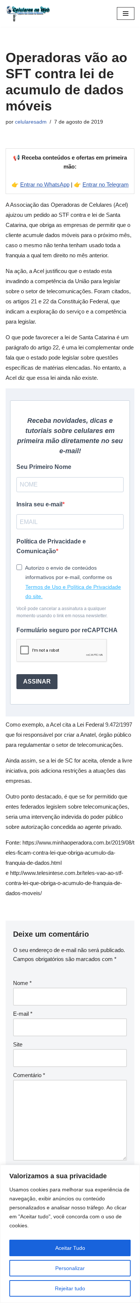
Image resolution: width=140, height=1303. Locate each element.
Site (17, 1044)
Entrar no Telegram (106, 184)
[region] (70, 1234)
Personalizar (70, 1268)
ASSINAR (37, 681)
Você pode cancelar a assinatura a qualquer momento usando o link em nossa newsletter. (62, 612)
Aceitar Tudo (70, 1248)
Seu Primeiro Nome (43, 467)
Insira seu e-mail (39, 504)
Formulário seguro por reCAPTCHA (67, 630)
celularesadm (31, 122)
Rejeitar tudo (70, 1288)
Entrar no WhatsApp (44, 184)
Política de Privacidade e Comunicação (51, 546)
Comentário (29, 1075)
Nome (22, 983)
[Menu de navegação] (125, 13)
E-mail (22, 1013)
